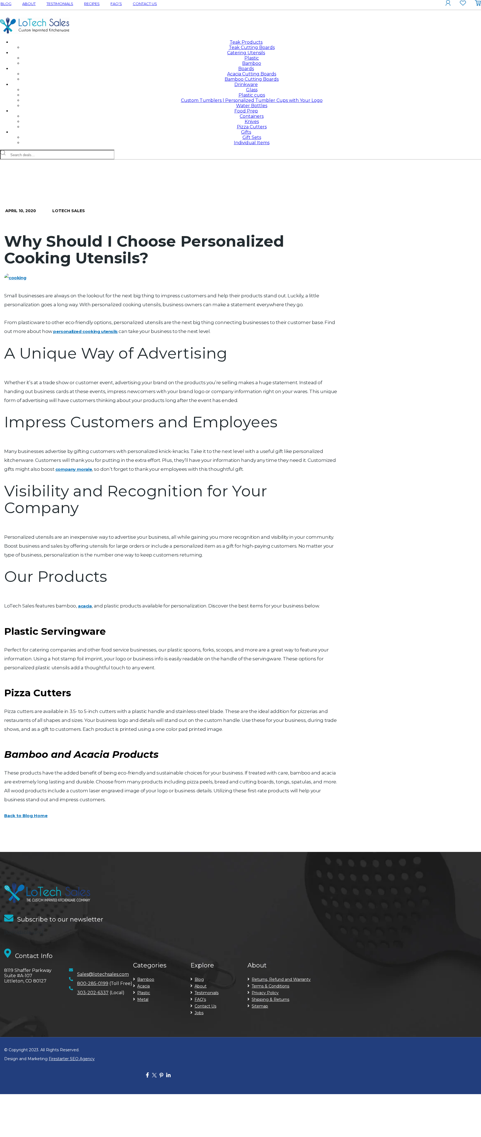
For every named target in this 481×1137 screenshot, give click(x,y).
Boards (246, 68)
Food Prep (246, 111)
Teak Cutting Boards (252, 47)
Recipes (92, 3)
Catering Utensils (246, 52)
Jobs (199, 1012)
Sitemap (260, 1006)
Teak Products (246, 42)
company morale (73, 469)
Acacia (143, 986)
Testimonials (59, 3)
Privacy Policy (265, 992)
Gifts (246, 132)
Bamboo (251, 63)
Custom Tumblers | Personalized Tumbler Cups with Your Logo (252, 100)
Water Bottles (251, 105)
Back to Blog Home (26, 815)
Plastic (251, 58)
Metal (142, 999)
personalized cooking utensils (85, 331)
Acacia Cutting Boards (251, 74)
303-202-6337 (93, 992)
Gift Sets (251, 137)
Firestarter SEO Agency (72, 1058)
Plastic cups (252, 95)
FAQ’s (116, 3)
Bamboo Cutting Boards (252, 79)
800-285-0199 (92, 983)
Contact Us (145, 3)
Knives (252, 121)
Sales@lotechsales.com (103, 974)
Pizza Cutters (252, 126)
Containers (252, 116)
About (29, 3)
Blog (6, 3)
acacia (85, 606)
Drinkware (246, 84)
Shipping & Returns (270, 999)
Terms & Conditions (270, 986)
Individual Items (251, 142)
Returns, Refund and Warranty (281, 979)
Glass (251, 89)
